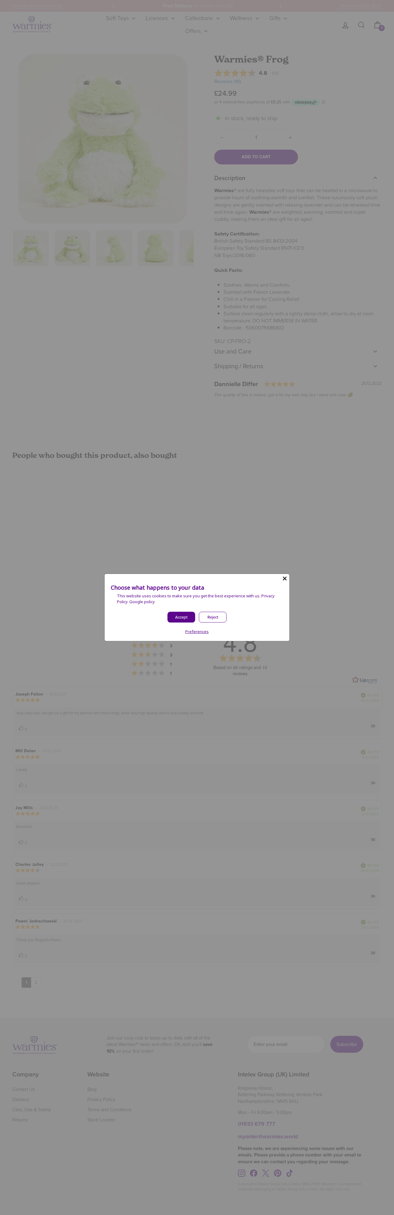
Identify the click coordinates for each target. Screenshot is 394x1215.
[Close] (285, 578)
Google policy (142, 601)
